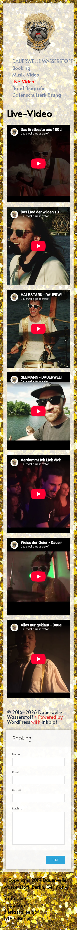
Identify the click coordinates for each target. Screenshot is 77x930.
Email (15, 772)
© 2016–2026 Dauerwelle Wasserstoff (34, 714)
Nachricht (18, 808)
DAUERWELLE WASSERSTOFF (42, 61)
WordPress (18, 721)
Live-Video (23, 81)
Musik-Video (25, 74)
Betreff (16, 790)
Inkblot (49, 721)
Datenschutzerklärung (36, 94)
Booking (21, 67)
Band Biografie (28, 88)
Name (16, 754)
